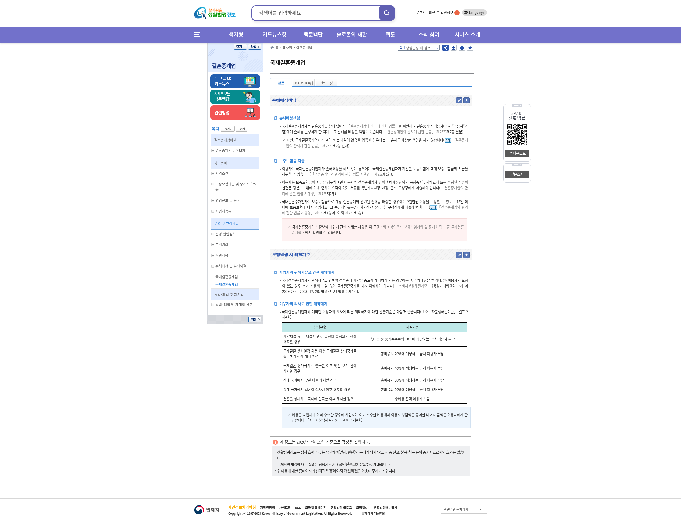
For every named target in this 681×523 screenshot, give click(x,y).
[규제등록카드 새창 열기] (448, 139)
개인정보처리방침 (242, 507)
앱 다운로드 (517, 153)
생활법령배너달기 (385, 507)
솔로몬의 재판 (352, 34)
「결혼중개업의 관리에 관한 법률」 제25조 (415, 131)
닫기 (240, 47)
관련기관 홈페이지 (456, 509)
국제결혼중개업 (226, 284)
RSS (298, 507)
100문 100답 (303, 82)
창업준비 (220, 162)
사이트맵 (285, 507)
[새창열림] (206, 507)
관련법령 (326, 82)
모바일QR (362, 507)
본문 (281, 82)
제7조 (349, 212)
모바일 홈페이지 (315, 507)
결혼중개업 (224, 65)
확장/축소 (254, 47)
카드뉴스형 (274, 34)
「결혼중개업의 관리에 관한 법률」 (372, 126)
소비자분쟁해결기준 (412, 285)
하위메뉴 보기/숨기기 (213, 150)
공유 (445, 48)
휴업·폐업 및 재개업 (229, 294)
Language (476, 12)
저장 (454, 48)
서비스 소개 (467, 34)
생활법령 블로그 (341, 507)
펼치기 (228, 129)
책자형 (236, 34)
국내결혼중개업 (226, 276)
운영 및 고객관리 (226, 223)
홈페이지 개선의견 (374, 513)
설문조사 (517, 174)
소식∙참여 (428, 34)
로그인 (421, 12)
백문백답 (313, 34)
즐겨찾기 (470, 48)
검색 (387, 12)
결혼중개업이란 (225, 139)
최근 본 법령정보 (443, 12)
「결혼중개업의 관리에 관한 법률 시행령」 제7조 (347, 174)
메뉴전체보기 (199, 34)
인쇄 (462, 48)
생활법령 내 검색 (418, 47)
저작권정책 (267, 507)
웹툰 (390, 34)
